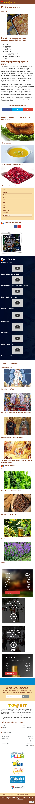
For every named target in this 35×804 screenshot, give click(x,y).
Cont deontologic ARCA (27, 742)
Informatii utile (5, 743)
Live (3, 742)
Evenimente (5, 738)
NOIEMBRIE (4, 12)
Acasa (3, 725)
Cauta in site (30, 743)
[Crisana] (17, 779)
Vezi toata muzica (6, 262)
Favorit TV (26, 794)
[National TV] (17, 787)
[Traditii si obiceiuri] (11, 243)
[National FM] (17, 763)
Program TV (25, 725)
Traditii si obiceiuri (26, 727)
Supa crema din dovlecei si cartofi (13, 164)
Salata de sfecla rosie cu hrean (12, 186)
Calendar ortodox (6, 732)
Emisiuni (4, 727)
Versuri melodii (5, 740)
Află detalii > (20, 799)
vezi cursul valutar (11, 673)
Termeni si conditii (28, 745)
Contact (31, 738)
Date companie (29, 740)
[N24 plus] (17, 755)
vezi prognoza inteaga (12, 592)
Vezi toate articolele (6, 367)
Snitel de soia (6, 143)
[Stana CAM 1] (13, 639)
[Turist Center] (17, 771)
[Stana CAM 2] (13, 610)
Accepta (31, 801)
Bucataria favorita (6, 730)
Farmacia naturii (26, 730)
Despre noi (30, 736)
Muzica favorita (5, 736)
